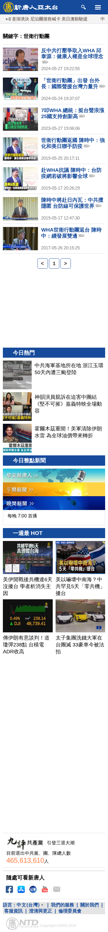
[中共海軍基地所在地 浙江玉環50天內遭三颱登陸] (17, 375)
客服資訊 (13, 910)
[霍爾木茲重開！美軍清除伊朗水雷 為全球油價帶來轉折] (17, 438)
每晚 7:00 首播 (22, 515)
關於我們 (89, 904)
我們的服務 (62, 904)
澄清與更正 (40, 910)
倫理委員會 (70, 910)
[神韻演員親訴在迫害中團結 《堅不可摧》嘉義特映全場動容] (17, 406)
